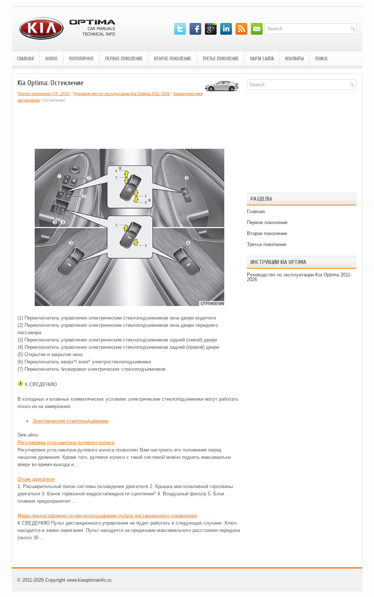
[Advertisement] (150, 123)
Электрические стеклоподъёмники (70, 421)
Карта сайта (262, 58)
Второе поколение (172, 58)
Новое (51, 58)
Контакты (294, 58)
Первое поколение (124, 58)
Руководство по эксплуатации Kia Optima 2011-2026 (122, 93)
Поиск (321, 58)
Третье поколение (221, 58)
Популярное (81, 58)
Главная (25, 58)
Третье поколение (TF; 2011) (44, 93)
